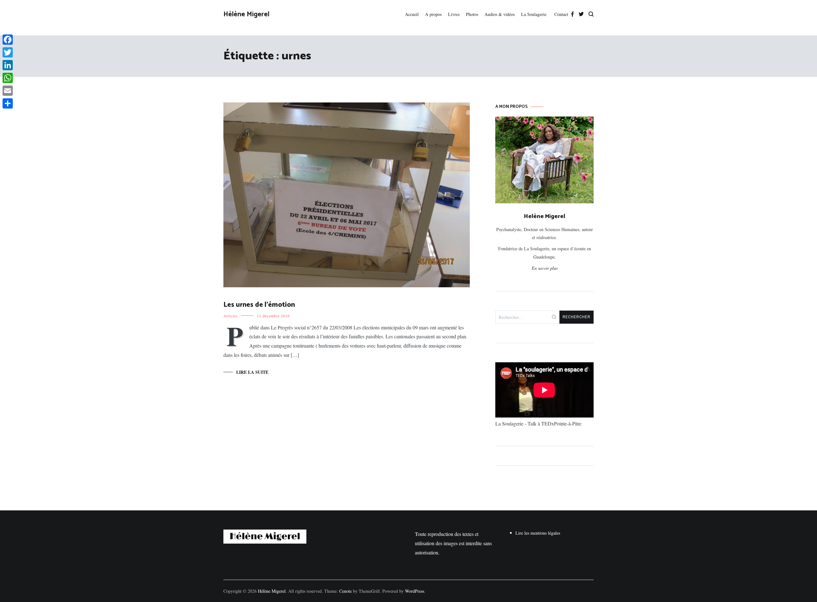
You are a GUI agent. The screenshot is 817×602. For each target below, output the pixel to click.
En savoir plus (545, 268)
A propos (433, 14)
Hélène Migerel (246, 14)
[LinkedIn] (7, 65)
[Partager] (7, 103)
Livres (454, 14)
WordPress (414, 591)
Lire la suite (252, 372)
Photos (472, 14)
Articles (230, 315)
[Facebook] (7, 39)
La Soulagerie (534, 14)
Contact (561, 14)
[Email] (7, 90)
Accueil (412, 14)
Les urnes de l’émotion (259, 304)
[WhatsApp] (7, 77)
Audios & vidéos (499, 14)
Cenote (345, 591)
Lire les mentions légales (537, 533)
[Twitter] (7, 52)
